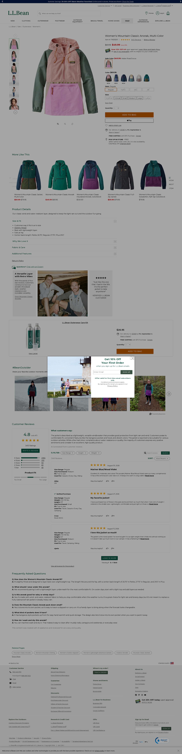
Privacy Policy (113, 386)
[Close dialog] (132, 358)
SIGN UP (126, 372)
